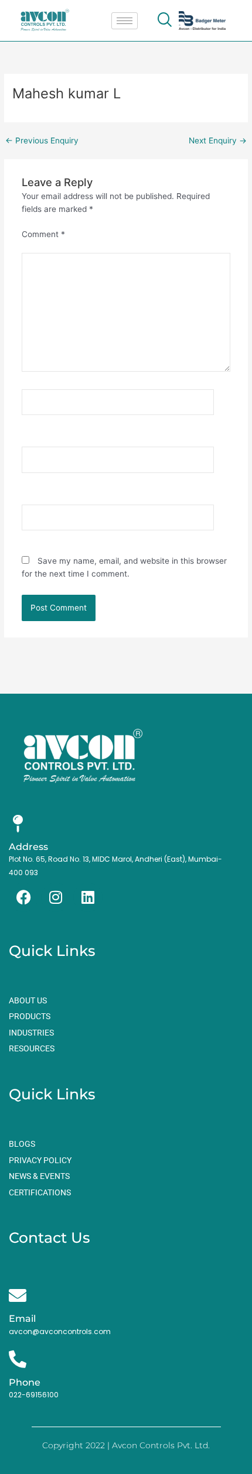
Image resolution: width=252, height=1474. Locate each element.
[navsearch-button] (164, 20)
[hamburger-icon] (124, 20)
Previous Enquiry (42, 141)
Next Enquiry (218, 141)
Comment (43, 234)
